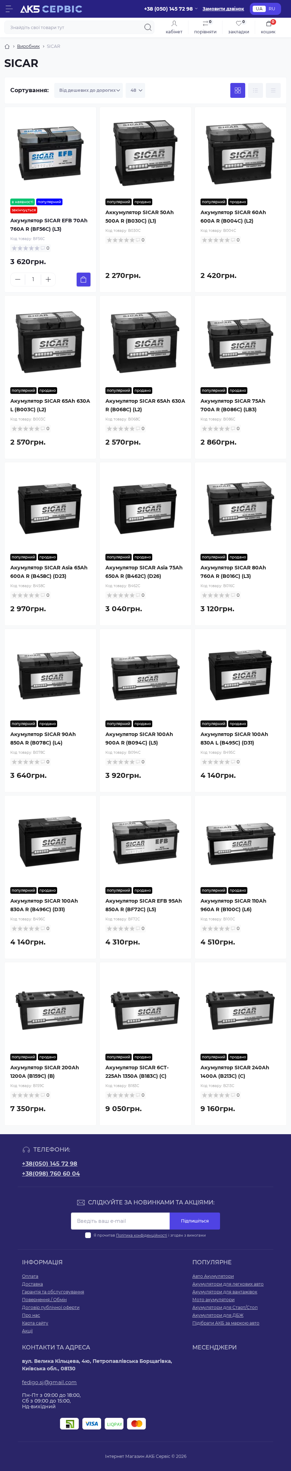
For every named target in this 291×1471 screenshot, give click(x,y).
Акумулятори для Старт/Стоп (225, 1307)
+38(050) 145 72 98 (49, 1163)
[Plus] (48, 279)
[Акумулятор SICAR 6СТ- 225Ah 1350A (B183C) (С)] (145, 1008)
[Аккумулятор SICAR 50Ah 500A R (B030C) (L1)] (145, 153)
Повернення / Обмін (44, 1299)
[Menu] (9, 8)
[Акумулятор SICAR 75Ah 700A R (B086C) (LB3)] (241, 341)
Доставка (32, 1284)
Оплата (30, 1276)
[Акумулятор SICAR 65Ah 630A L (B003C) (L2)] (50, 341)
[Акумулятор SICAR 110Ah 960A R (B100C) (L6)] (241, 841)
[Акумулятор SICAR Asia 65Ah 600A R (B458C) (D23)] (50, 508)
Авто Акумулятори (213, 1276)
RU (272, 8)
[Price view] (273, 90)
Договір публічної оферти (50, 1307)
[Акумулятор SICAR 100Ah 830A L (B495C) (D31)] (241, 675)
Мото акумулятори (213, 1299)
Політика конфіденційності (141, 1235)
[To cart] (83, 279)
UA (259, 8)
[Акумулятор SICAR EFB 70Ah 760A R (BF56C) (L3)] (50, 153)
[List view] (255, 90)
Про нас (31, 1315)
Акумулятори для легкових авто (228, 1284)
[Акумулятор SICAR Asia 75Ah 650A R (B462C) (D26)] (145, 508)
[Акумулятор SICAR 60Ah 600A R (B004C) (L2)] (241, 153)
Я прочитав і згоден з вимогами (150, 1235)
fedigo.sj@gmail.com (49, 1382)
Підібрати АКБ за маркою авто (225, 1323)
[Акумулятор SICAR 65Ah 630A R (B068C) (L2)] (145, 341)
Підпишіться (195, 1221)
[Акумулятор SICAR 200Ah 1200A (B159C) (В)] (50, 1008)
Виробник (28, 46)
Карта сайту (35, 1323)
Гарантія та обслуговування (53, 1291)
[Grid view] (237, 90)
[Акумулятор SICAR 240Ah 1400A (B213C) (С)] (241, 1008)
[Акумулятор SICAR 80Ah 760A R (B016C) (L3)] (241, 508)
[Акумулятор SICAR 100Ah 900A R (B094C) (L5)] (145, 675)
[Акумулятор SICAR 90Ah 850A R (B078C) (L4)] (50, 675)
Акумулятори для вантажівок (224, 1291)
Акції (27, 1330)
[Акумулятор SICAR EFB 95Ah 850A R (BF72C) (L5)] (145, 841)
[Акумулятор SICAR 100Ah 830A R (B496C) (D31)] (50, 841)
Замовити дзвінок (223, 8)
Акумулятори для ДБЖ (217, 1315)
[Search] (148, 27)
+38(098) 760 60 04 (51, 1173)
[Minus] (18, 279)
